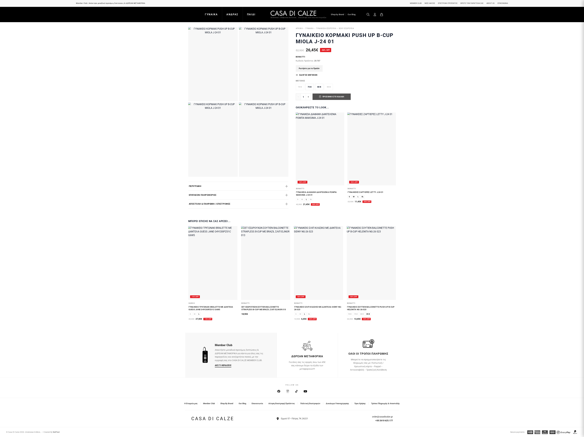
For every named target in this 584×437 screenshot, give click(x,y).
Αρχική (299, 28)
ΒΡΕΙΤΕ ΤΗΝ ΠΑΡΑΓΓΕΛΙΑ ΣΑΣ (471, 3)
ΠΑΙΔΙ (251, 14)
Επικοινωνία (257, 403)
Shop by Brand (337, 14)
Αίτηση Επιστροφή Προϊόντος (281, 403)
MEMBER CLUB (416, 3)
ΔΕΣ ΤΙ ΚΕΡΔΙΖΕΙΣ (223, 365)
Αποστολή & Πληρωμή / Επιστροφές (209, 204)
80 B (319, 87)
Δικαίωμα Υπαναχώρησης (337, 403)
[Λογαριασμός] (375, 14)
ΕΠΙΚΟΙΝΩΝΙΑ (503, 3)
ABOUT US (490, 3)
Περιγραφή (195, 186)
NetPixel (56, 432)
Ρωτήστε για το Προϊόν (309, 68)
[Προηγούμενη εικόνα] (299, 148)
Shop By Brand (226, 403)
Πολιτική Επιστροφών (310, 403)
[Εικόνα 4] (263, 140)
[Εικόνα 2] (263, 64)
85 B (329, 87)
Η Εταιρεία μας (191, 403)
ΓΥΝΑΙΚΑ (211, 14)
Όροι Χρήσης (360, 403)
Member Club (209, 403)
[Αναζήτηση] (368, 14)
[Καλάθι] (381, 14)
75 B (309, 87)
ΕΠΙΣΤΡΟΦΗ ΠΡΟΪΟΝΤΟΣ (447, 3)
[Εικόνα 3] (213, 140)
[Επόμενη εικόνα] (340, 148)
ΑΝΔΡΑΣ (232, 14)
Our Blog (351, 14)
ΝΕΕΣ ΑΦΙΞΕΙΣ (430, 3)
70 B (300, 87)
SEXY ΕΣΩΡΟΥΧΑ (346, 28)
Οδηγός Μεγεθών (308, 75)
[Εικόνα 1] (213, 64)
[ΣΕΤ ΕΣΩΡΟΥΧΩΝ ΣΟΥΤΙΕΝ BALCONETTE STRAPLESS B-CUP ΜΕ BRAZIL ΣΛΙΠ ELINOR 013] (265, 263)
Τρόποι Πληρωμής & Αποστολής (385, 403)
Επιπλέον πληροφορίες (202, 195)
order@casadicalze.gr (382, 416)
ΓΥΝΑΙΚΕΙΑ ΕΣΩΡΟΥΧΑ (326, 28)
